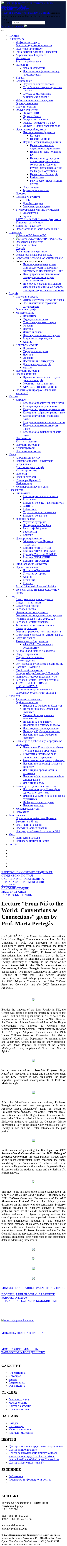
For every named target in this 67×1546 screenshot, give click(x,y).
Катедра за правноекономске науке (44, 422)
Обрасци (28, 325)
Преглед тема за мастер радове (41, 335)
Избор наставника (20, 1429)
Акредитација (17, 1372)
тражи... (6, 22)
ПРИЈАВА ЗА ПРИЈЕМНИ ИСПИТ (23, 881)
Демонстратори (25, 447)
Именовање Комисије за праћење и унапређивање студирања (43, 749)
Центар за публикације (44, 174)
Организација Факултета (31, 129)
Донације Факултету (28, 225)
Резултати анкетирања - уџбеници (43, 760)
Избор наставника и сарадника (34, 100)
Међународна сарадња (36, 206)
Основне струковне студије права (43, 299)
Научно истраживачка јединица (42, 141)
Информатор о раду (28, 42)
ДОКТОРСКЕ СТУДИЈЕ (16, 894)
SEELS (27, 199)
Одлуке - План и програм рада (41, 125)
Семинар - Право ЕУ (28, 480)
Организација (17, 1385)
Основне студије (26, 309)
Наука (12, 454)
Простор (21, 193)
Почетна (14, 35)
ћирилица (7, 26)
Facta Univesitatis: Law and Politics (36, 586)
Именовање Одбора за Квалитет (42, 705)
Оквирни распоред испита (32, 612)
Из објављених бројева (37, 525)
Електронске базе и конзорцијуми (43, 502)
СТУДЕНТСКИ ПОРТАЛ (17, 875)
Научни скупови (26, 476)
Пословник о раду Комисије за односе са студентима (41, 791)
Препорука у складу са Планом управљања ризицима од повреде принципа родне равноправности (43, 287)
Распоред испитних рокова (32, 621)
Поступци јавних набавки (32, 827)
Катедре (35, 135)
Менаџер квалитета (27, 808)
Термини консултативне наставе (35, 625)
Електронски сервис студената (34, 599)
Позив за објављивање (36, 570)
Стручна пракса (25, 637)
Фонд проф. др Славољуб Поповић (37, 673)
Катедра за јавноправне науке (41, 406)
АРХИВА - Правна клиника (40, 386)
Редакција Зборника (35, 528)
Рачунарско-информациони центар (30, 1479)
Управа (20, 77)
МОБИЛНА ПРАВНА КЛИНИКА (22, 1333)
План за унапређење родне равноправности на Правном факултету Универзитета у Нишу (43, 267)
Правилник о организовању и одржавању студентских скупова (36, 691)
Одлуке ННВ (31, 113)
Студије (20, 248)
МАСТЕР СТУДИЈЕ (13, 891)
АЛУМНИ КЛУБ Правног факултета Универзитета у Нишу (38, 221)
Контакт (28, 534)
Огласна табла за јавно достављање (37, 228)
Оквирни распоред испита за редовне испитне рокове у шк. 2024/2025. (39, 617)
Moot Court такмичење (29, 670)
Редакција (29, 579)
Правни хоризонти (27, 567)
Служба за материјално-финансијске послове (37, 95)
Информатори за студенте (38, 802)
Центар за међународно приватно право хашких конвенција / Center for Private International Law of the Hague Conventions (46, 164)
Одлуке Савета (32, 116)
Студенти (14, 596)
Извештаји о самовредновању (41, 728)
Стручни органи (26, 106)
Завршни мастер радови (37, 338)
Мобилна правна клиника (38, 383)
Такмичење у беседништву (32, 641)
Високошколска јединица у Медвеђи (38, 209)
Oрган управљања (27, 103)
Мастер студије (25, 312)
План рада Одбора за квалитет (41, 731)
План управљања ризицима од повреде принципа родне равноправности (41, 277)
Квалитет (14, 695)
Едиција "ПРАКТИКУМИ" (39, 550)
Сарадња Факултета (28, 196)
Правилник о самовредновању (41, 724)
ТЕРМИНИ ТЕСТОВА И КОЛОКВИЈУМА (31, 684)
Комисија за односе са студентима (36, 786)
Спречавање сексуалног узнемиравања (39, 257)
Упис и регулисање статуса (39, 322)
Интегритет (23, 58)
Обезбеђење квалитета (29, 241)
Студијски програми (35, 319)
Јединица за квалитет (36, 190)
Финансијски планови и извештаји (37, 51)
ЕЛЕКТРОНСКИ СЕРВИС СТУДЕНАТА (27, 872)
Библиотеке (30, 509)
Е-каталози (29, 499)
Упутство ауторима (34, 522)
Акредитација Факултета (31, 55)
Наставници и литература (38, 360)
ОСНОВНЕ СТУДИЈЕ (15, 888)
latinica (19, 26)
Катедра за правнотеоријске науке (43, 402)
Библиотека (37, 177)
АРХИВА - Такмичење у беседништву (38, 646)
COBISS (28, 505)
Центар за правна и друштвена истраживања (45, 147)
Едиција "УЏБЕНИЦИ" (37, 547)
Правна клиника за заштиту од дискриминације (41, 379)
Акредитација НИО (28, 457)
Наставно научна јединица (39, 132)
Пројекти (21, 473)
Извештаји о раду (33, 782)
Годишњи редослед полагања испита (38, 631)
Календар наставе (26, 628)
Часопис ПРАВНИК (28, 666)
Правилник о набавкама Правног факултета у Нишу (36, 820)
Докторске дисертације (37, 364)
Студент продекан (27, 654)
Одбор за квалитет (27, 702)
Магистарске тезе (26, 470)
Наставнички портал (28, 451)
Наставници (23, 438)
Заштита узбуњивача (28, 61)
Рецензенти (30, 531)
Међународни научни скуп (32, 486)
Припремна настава (28, 837)
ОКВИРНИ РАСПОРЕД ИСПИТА (22, 878)
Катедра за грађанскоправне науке (44, 412)
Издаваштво (16, 489)
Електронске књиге (35, 515)
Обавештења (30, 212)
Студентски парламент (30, 657)
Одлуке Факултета (27, 109)
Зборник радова (25, 518)
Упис (12, 834)
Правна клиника (40, 138)
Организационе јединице (31, 251)
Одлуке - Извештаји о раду (39, 122)
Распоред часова (26, 608)
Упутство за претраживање (39, 512)
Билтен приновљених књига (40, 496)
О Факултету (16, 38)
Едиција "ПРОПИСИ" (36, 560)
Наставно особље (26, 245)
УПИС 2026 (8, 885)
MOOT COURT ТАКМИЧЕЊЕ (20, 1349)
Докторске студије (27, 344)
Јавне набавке (17, 815)
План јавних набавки (29, 824)
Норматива (15, 232)
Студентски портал (27, 605)
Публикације (24, 483)
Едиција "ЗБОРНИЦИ (36, 557)
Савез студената (25, 660)
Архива (27, 216)
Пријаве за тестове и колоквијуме (36, 676)
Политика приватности (30, 48)
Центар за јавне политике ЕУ (26, 1462)
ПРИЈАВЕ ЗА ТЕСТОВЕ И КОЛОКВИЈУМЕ (29, 1300)
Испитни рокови (33, 331)
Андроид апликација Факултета (35, 650)
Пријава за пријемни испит (32, 840)
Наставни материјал (28, 370)
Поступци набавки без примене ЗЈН (38, 831)
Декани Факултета (34, 67)
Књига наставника (27, 441)
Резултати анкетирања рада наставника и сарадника (39, 755)
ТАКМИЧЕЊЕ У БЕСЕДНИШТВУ (23, 1352)
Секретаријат (24, 80)
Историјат (22, 64)
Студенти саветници (28, 602)
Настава (28, 328)
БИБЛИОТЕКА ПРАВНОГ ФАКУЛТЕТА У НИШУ (33, 1287)
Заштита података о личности (34, 45)
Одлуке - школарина (35, 119)
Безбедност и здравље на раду (34, 254)
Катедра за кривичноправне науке (43, 409)
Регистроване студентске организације (39, 663)
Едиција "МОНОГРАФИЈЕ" (40, 554)
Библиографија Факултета (32, 563)
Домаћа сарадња (33, 203)
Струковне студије (27, 296)
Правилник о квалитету (37, 721)
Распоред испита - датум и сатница (37, 679)
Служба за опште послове (38, 84)
